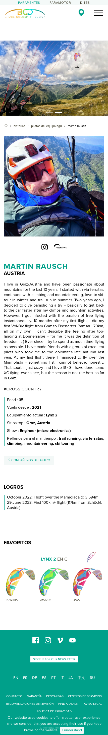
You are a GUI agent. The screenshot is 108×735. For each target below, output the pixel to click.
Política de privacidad (54, 711)
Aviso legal (93, 703)
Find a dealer (68, 703)
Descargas (55, 696)
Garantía (34, 696)
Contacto (14, 696)
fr (25, 677)
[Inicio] (6, 126)
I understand (72, 730)
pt (53, 677)
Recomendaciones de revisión (30, 703)
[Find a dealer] (81, 12)
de (34, 677)
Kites (85, 3)
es (44, 677)
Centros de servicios (85, 696)
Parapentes (29, 3)
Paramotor (60, 3)
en (15, 677)
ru (92, 677)
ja (71, 677)
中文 (81, 677)
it (62, 677)
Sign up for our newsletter (54, 659)
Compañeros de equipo (30, 460)
